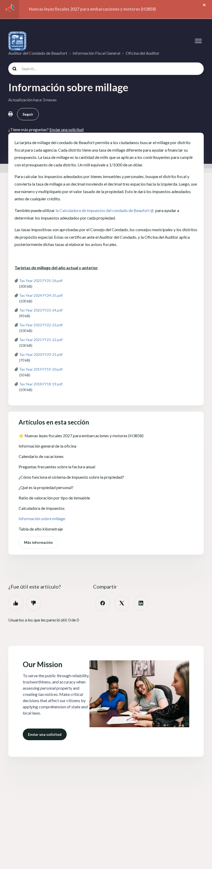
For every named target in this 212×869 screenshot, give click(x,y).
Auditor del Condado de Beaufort (37, 53)
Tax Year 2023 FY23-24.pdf (41, 310)
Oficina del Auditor (143, 53)
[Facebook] (102, 603)
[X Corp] (122, 603)
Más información (38, 542)
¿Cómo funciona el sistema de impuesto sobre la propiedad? (71, 477)
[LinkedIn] (141, 603)
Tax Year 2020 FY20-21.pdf (41, 354)
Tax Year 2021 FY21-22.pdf (41, 339)
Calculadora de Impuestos (42, 508)
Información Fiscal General (96, 53)
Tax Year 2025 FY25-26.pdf (41, 280)
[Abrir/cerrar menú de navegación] (198, 41)
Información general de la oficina (47, 445)
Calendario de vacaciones (41, 456)
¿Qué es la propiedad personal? (46, 487)
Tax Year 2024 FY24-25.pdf (41, 295)
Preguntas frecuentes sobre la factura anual (57, 466)
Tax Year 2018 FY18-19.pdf (41, 384)
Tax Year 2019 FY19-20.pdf (41, 369)
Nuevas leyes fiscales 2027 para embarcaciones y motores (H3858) (92, 8)
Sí (15, 603)
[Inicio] (17, 41)
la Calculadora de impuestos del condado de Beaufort (103, 210)
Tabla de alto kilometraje (41, 528)
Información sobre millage (42, 518)
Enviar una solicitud (45, 734)
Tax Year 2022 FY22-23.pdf (41, 325)
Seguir (27, 114)
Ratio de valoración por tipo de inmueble (54, 497)
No (33, 603)
